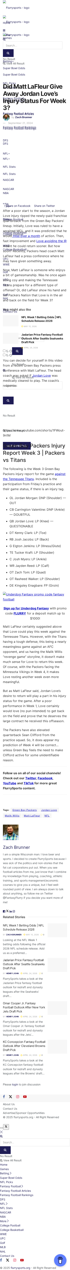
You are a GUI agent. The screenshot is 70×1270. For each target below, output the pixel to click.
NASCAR (5, 1212)
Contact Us (10, 1108)
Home (3, 1164)
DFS (2, 1199)
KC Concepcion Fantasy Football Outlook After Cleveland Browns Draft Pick (24, 1046)
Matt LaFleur (32, 815)
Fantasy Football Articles (15, 1190)
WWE (3, 1234)
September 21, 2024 (20, 123)
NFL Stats (6, 1208)
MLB (3, 1247)
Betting (4, 1173)
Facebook (45, 778)
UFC (2, 1238)
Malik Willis (12, 815)
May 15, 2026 (30, 326)
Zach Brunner (23, 117)
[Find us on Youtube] (25, 1097)
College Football (10, 1225)
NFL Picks (6, 1182)
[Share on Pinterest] (56, 206)
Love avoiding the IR (51, 241)
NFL (47, 815)
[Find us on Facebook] (4, 1097)
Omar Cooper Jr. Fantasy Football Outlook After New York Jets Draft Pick (24, 1007)
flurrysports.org (23, 1117)
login (15, 1084)
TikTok (29, 783)
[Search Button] (4, 39)
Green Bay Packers (24, 810)
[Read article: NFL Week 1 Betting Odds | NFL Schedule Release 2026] (10, 320)
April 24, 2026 (30, 347)
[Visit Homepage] (16, 7)
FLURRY (20, 613)
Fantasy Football (10, 1186)
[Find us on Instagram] (17, 1097)
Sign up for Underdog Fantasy (26, 608)
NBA (3, 1216)
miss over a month (26, 236)
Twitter (30, 778)
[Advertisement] (35, 163)
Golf (2, 1242)
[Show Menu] (4, 30)
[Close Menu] (1, 1131)
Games (4, 1169)
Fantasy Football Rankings (19, 127)
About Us (9, 1104)
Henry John (12, 973)
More (3, 1221)
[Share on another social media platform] (59, 206)
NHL (3, 1251)
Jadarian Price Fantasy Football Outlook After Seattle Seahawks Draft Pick (42, 338)
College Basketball (12, 1229)
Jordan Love (41, 375)
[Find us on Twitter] (10, 1097)
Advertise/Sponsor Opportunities (24, 1112)
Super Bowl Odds (14, 74)
